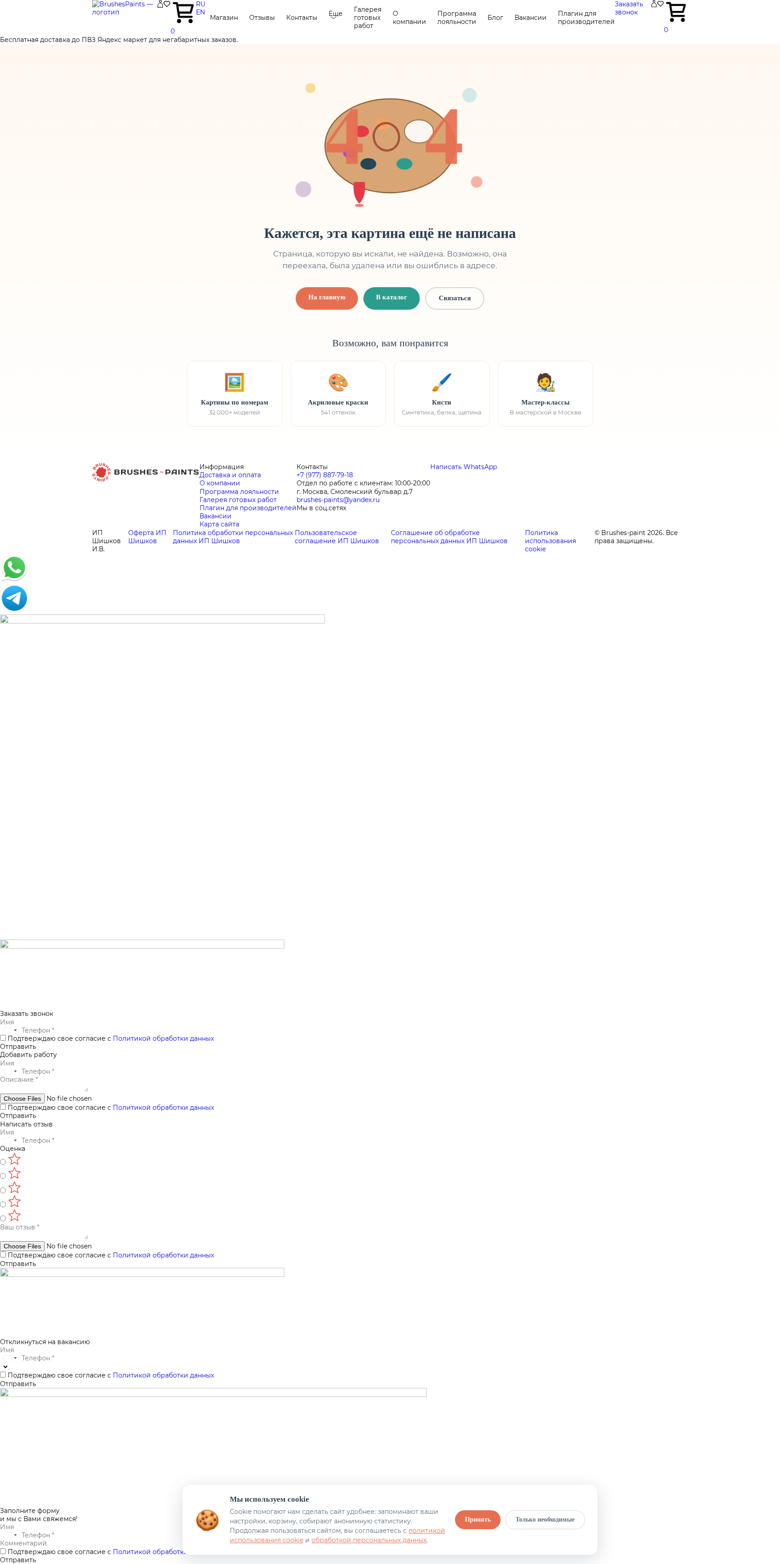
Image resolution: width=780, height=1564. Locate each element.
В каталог (391, 297)
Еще (336, 13)
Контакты (301, 18)
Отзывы (262, 18)
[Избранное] (167, 5)
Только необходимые (545, 1519)
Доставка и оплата (230, 475)
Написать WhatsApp (463, 467)
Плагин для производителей (586, 17)
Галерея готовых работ (367, 17)
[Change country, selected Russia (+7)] (9, 1030)
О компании (409, 17)
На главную (326, 297)
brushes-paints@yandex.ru (338, 500)
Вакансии (531, 18)
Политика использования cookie (550, 541)
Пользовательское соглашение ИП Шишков (337, 537)
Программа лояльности (456, 17)
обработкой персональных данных (369, 1540)
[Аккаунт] (160, 5)
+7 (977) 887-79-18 (325, 475)
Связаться (455, 298)
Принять (478, 1519)
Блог (495, 18)
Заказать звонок (629, 8)
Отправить (18, 1047)
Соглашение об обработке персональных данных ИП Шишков (449, 537)
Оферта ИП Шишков (147, 537)
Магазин (224, 18)
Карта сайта (219, 524)
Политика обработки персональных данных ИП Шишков (233, 537)
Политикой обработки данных (163, 1038)
